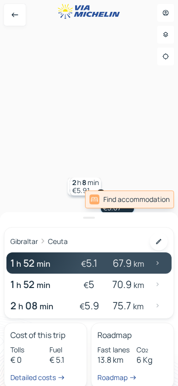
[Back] (15, 15)
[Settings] (165, 35)
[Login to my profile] (165, 13)
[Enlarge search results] (89, 217)
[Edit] (159, 241)
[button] (85, 186)
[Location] (165, 56)
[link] (129, 199)
